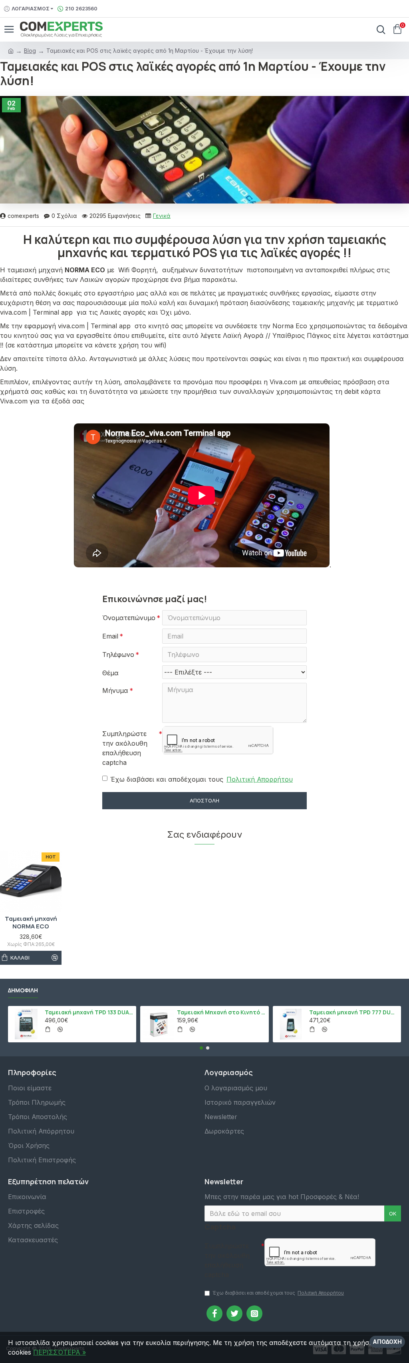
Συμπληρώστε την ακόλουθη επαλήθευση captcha (124, 748)
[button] (201, 1048)
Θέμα (110, 673)
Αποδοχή (387, 1341)
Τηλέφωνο (118, 655)
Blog (30, 50)
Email (110, 636)
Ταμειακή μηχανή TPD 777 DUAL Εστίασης (353, 1012)
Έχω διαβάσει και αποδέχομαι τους (201, 779)
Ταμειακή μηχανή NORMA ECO (31, 922)
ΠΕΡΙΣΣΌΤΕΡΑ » (59, 1352)
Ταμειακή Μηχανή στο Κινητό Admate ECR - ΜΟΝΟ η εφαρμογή (221, 1012)
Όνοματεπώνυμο (128, 618)
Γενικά (162, 215)
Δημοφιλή (23, 990)
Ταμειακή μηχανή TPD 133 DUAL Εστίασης (89, 1012)
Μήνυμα (115, 690)
